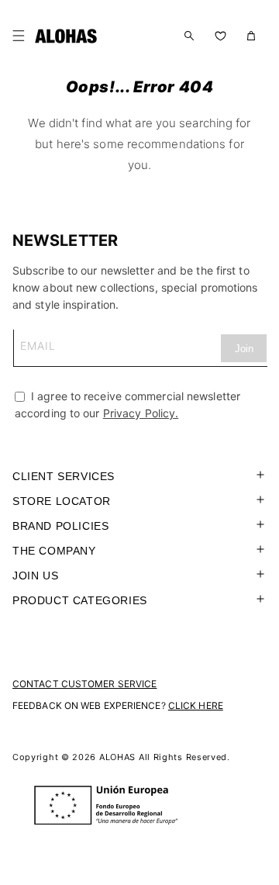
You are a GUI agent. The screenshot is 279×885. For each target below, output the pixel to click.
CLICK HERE (195, 705)
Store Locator (61, 501)
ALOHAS (117, 757)
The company (54, 550)
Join (244, 348)
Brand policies (60, 526)
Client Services (63, 476)
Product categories (79, 600)
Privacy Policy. (141, 413)
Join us (35, 575)
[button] (21, 36)
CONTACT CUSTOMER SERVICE (84, 684)
